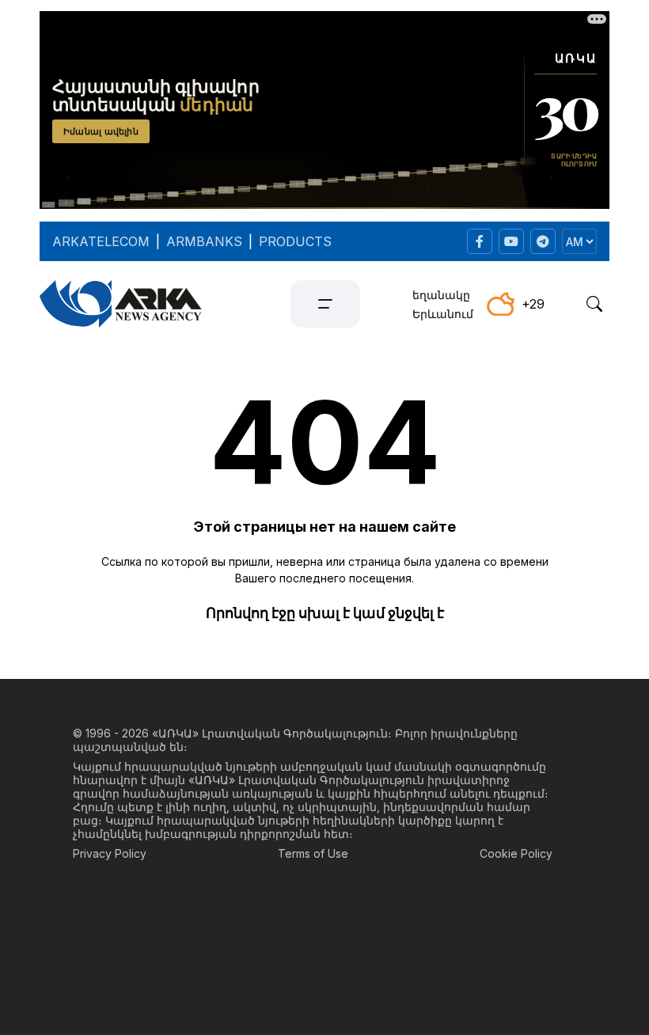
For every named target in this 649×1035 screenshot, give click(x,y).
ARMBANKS (204, 241)
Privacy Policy (109, 853)
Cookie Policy (516, 853)
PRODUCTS (295, 241)
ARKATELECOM (101, 241)
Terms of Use (313, 853)
